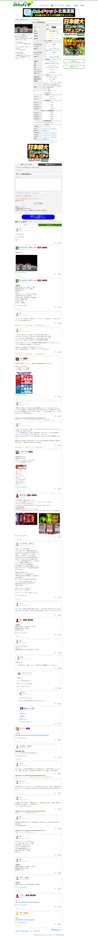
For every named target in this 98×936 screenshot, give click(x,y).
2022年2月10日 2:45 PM (24, 765)
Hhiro (21, 877)
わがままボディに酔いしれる (28, 247)
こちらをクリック (52, 65)
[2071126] (57, 396)
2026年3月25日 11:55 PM (25, 282)
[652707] (57, 757)
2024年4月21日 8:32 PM (24, 404)
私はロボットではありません (24, 196)
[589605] (57, 773)
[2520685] (57, 323)
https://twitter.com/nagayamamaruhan (24, 919)
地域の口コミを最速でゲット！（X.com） (38, 216)
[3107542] (57, 242)
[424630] (57, 873)
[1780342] (57, 445)
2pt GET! (18, 741)
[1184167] (57, 537)
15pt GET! (18, 759)
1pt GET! (18, 490)
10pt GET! (18, 398)
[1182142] (57, 597)
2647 (30, 543)
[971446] (57, 634)
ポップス (22, 728)
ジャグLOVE (23, 543)
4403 (29, 746)
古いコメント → (56, 929)
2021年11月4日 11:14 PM (24, 838)
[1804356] (57, 703)
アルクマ (22, 895)
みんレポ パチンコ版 (54, 56)
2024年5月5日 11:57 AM (25, 360)
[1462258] (57, 488)
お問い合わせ (74, 61)
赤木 (21, 619)
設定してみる (20, 200)
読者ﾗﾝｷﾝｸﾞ (68, 5)
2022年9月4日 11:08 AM (25, 658)
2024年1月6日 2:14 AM (24, 425)
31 (30, 451)
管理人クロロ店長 (29, 708)
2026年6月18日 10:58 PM (25, 249)
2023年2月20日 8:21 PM (25, 621)
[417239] (57, 889)
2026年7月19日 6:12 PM (24, 230)
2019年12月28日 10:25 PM (25, 914)
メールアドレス (19, 193)
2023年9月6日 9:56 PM (24, 545)
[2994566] (57, 307)
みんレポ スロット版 (54, 48)
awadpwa (22, 746)
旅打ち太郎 (23, 495)
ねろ (21, 358)
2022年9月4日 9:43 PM (26, 674)
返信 (59, 242)
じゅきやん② (23, 451)
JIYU (21, 913)
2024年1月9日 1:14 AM (29, 710)
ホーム (56, 5)
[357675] (57, 906)
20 (28, 728)
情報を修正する (47, 92)
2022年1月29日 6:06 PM (24, 799)
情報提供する (46, 130)
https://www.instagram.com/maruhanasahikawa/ (27, 902)
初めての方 (61, 5)
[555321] (57, 828)
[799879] (57, 688)
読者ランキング (74, 66)
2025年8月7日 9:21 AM (24, 315)
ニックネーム (18, 170)
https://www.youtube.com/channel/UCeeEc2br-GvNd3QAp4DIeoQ (32, 735)
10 (25, 358)
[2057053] (57, 416)
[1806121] (57, 723)
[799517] (57, 668)
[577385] (57, 809)
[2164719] (57, 352)
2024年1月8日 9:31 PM (27, 694)
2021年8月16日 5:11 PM (24, 861)
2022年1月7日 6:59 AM (24, 818)
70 (25, 913)
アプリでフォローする (22, 272)
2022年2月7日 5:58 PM (24, 783)
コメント (17, 177)
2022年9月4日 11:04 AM (24, 642)
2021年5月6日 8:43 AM (24, 897)
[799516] (57, 652)
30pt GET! (18, 599)
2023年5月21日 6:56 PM (24, 605)
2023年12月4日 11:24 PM (25, 453)
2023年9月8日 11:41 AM (25, 497)
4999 (26, 877)
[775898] (57, 739)
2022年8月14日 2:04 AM (25, 730)
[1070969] (57, 615)
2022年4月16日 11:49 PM (25, 747)
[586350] (57, 793)
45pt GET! (18, 539)
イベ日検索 (75, 5)
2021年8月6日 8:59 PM (24, 879)
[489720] (57, 855)
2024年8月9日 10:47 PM (24, 331)
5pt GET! (18, 275)
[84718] (57, 924)
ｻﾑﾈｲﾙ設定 (82, 5)
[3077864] (57, 274)
